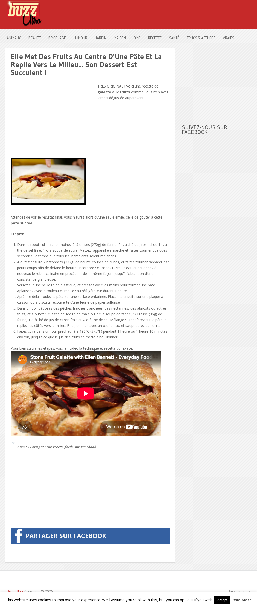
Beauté (34, 37)
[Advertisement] (53, 118)
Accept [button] (222, 600)
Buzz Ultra (15, 591)
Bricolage (57, 37)
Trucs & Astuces (201, 37)
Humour (80, 37)
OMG (137, 37)
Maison (120, 37)
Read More (241, 599)
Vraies (228, 37)
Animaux (14, 37)
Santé (174, 37)
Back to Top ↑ (239, 591)
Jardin (100, 37)
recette (155, 37)
